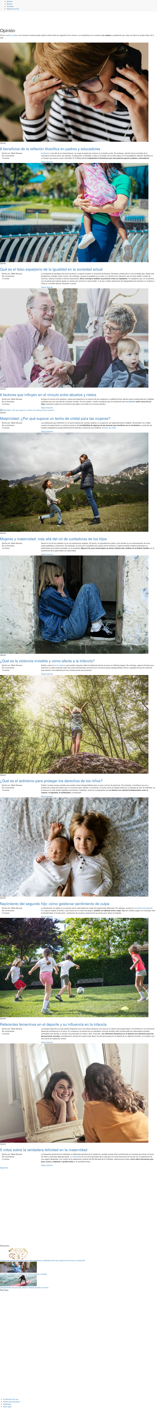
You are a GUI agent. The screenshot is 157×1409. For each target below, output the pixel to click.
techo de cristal (110, 427)
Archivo (10, 1)
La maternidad (75, 1156)
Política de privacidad (11, 1401)
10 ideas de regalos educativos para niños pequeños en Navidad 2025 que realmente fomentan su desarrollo (42, 1260)
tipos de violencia (59, 665)
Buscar (9, 4)
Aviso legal (7, 1406)
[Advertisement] (60, 19)
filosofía (47, 153)
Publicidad (7, 1404)
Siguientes (4, 1167)
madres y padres (11, 35)
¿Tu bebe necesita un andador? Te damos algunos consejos (23, 1274)
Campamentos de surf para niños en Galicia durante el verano (24, 1287)
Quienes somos (13, 9)
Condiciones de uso (10, 1399)
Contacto (10, 6)
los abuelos (130, 401)
